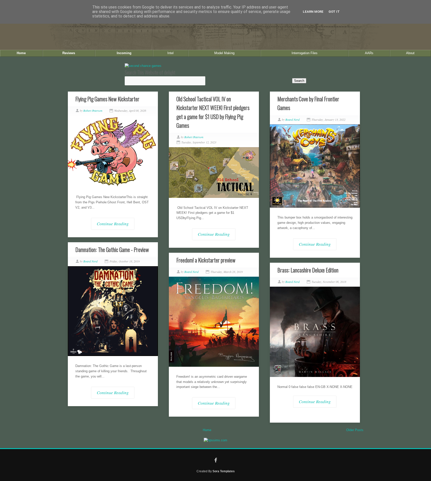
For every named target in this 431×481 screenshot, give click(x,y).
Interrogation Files (305, 53)
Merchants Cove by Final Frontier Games (308, 103)
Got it (334, 11)
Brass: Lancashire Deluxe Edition (307, 270)
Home (21, 53)
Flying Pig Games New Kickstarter (107, 99)
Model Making (224, 53)
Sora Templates (224, 471)
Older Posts (354, 430)
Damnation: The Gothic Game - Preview (112, 249)
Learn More (313, 11)
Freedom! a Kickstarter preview (205, 260)
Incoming (124, 53)
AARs (369, 53)
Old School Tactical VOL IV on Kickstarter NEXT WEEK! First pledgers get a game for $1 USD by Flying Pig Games (212, 112)
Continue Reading (113, 224)
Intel (170, 53)
